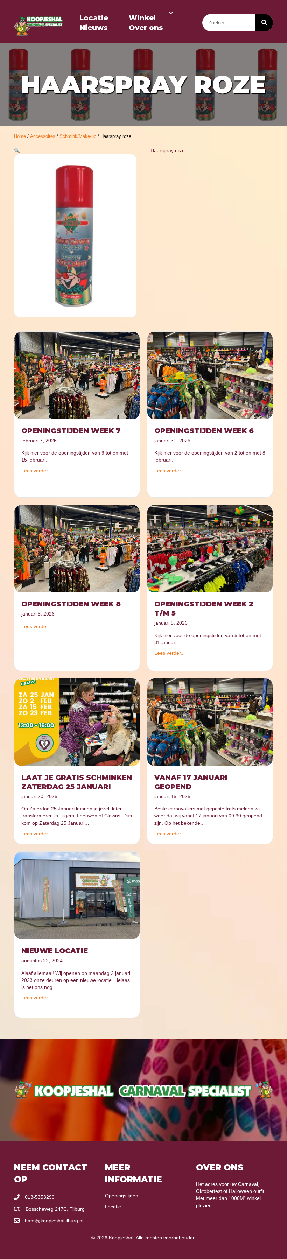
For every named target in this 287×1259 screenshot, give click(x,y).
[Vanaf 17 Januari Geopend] (210, 721)
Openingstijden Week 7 (71, 431)
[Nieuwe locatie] (77, 895)
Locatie (93, 18)
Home (20, 136)
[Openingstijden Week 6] (210, 375)
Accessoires (42, 136)
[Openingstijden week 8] (77, 548)
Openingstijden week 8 (71, 604)
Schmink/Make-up (77, 136)
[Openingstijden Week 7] (77, 375)
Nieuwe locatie (54, 951)
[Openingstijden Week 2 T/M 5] (210, 548)
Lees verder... (36, 470)
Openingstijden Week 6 (204, 431)
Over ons (146, 27)
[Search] (264, 22)
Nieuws (94, 27)
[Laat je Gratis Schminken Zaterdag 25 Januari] (77, 721)
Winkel (142, 18)
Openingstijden (121, 1195)
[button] (171, 12)
